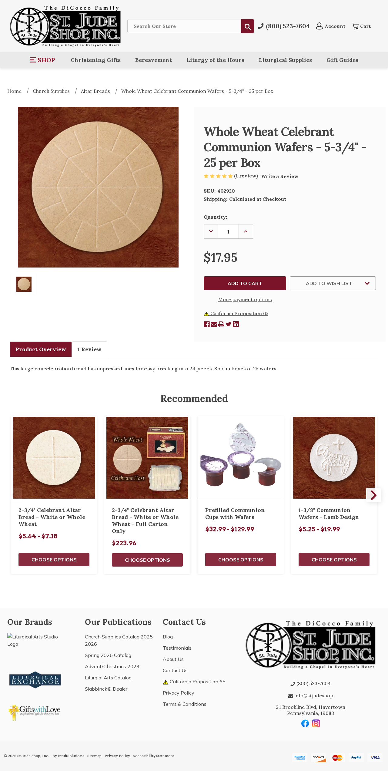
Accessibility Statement (153, 755)
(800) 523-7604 (313, 683)
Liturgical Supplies (285, 59)
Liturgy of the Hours (215, 59)
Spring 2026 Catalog (108, 655)
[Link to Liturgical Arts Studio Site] (35, 647)
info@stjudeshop (313, 695)
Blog (168, 637)
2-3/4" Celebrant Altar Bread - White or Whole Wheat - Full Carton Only (145, 520)
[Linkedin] (236, 324)
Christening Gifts (96, 59)
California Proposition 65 (238, 313)
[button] (43, 60)
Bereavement (153, 59)
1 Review (90, 349)
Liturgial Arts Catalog (108, 678)
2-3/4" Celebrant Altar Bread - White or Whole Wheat (51, 517)
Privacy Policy (178, 693)
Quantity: (215, 217)
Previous (14, 495)
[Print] (221, 324)
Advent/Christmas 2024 (112, 666)
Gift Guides (342, 59)
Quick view (54, 457)
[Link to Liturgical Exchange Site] (35, 679)
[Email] (214, 324)
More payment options (245, 299)
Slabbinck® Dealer (106, 689)
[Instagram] (316, 723)
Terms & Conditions (184, 704)
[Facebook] (207, 324)
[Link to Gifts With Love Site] (35, 712)
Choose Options (54, 560)
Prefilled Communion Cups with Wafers (235, 513)
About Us (173, 659)
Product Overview (40, 349)
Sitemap (94, 755)
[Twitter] (229, 324)
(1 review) (246, 176)
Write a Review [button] (280, 176)
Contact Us (175, 670)
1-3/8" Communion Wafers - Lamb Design (329, 513)
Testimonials (177, 648)
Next (373, 495)
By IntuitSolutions (68, 755)
